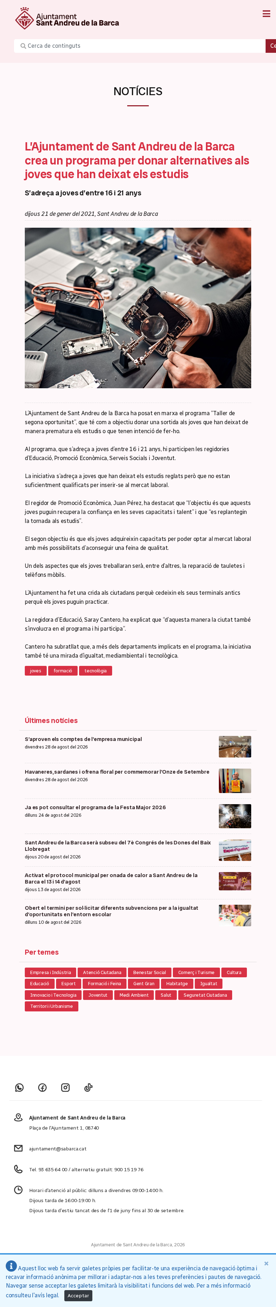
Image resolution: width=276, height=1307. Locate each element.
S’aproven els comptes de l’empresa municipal (83, 739)
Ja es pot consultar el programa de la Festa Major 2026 (95, 807)
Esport (68, 983)
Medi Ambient (134, 995)
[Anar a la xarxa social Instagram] (65, 1087)
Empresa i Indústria (50, 972)
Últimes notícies (51, 720)
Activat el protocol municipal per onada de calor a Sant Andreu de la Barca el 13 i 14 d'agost (111, 878)
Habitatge (177, 983)
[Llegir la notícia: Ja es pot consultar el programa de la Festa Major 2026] (235, 815)
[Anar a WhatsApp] (19, 1087)
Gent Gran (143, 983)
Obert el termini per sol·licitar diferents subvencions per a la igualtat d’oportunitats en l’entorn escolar (111, 911)
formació (63, 670)
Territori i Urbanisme (51, 1006)
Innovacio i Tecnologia (53, 995)
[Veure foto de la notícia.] (138, 307)
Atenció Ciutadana (102, 972)
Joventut (97, 995)
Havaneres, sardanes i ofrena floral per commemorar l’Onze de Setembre (117, 771)
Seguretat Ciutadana (205, 995)
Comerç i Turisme (196, 972)
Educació (39, 983)
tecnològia (95, 670)
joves (35, 670)
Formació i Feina (104, 983)
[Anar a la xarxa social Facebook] (42, 1087)
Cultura (234, 972)
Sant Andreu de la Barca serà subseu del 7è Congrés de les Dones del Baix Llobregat (118, 846)
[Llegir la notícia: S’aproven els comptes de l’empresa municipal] (235, 746)
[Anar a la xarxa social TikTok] (88, 1087)
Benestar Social (149, 972)
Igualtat (208, 983)
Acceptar (78, 1296)
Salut (166, 995)
